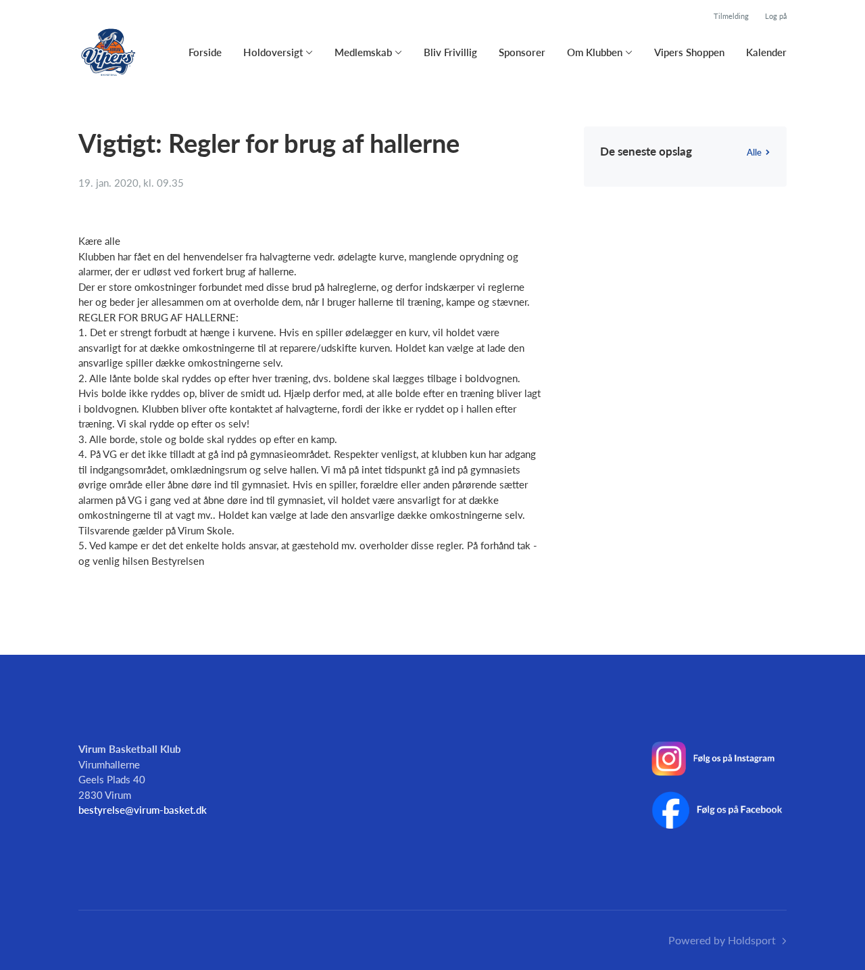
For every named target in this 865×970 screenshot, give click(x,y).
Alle (754, 152)
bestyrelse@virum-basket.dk (142, 810)
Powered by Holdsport (722, 939)
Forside (205, 52)
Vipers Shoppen (689, 52)
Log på (776, 15)
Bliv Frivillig (450, 52)
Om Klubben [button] (594, 52)
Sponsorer (522, 52)
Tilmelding (731, 15)
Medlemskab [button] (363, 52)
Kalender (766, 52)
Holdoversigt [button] (273, 52)
